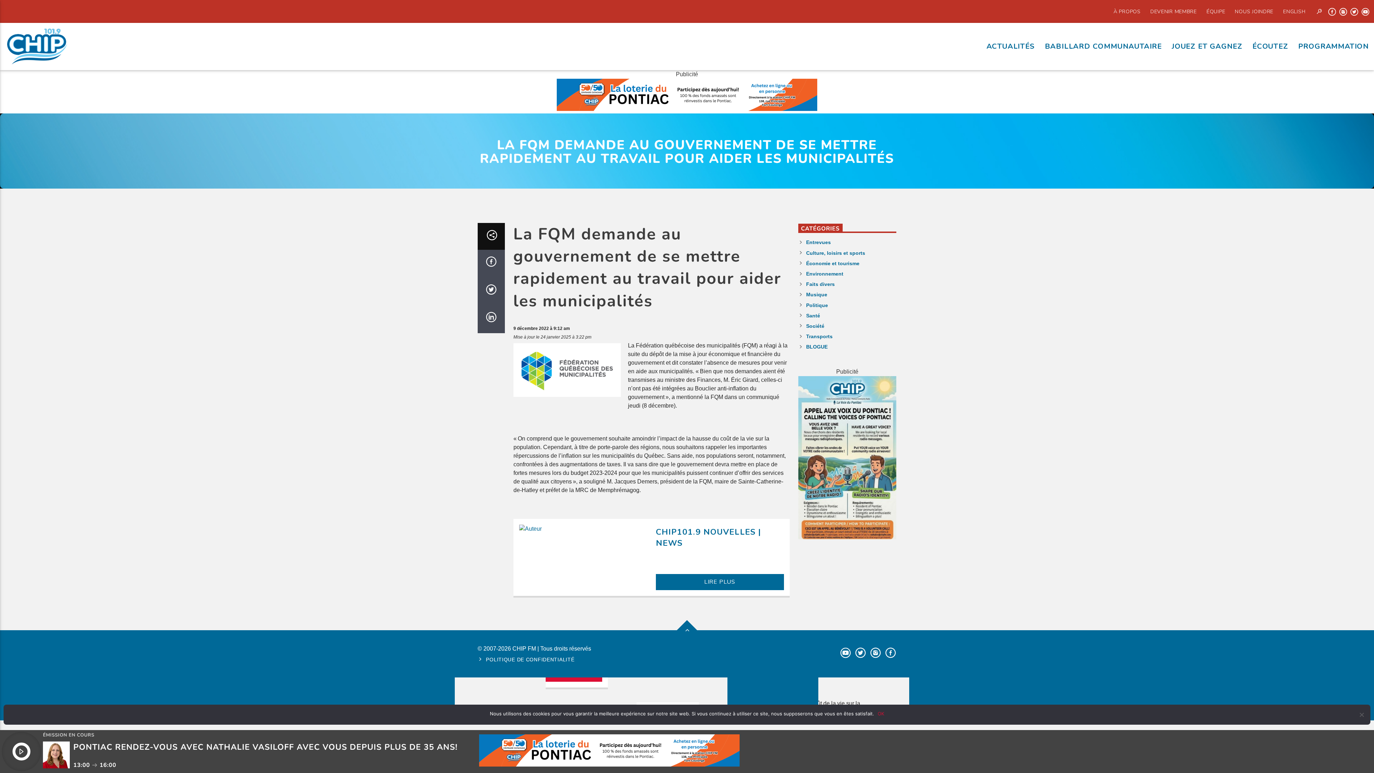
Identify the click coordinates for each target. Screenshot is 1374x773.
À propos (1127, 11)
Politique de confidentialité (530, 659)
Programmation (1333, 46)
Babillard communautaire (1103, 46)
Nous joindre (1254, 11)
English (1294, 11)
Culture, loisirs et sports (835, 253)
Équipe (1216, 11)
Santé (813, 316)
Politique (817, 305)
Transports (819, 336)
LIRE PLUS (719, 582)
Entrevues (818, 242)
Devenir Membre (1173, 11)
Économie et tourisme (832, 263)
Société (815, 326)
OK (881, 713)
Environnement (824, 274)
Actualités (1010, 46)
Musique (816, 294)
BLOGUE (817, 347)
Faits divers (820, 284)
